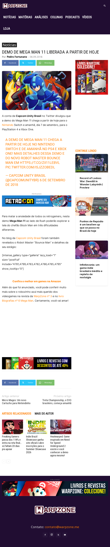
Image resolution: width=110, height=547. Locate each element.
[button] (104, 5)
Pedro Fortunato (17, 56)
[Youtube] (65, 535)
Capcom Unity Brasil (28, 238)
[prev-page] (4, 461)
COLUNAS (56, 17)
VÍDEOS (87, 17)
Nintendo (7, 124)
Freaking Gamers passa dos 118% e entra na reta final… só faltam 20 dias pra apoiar (11, 443)
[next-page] (8, 461)
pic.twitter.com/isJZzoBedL (30, 167)
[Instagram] (51, 534)
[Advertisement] (36, 327)
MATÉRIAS (25, 17)
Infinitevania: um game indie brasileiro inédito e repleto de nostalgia (91, 271)
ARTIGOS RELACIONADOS (16, 413)
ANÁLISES (41, 17)
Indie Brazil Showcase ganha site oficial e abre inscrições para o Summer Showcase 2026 (36, 444)
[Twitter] (58, 535)
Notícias (9, 45)
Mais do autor (44, 413)
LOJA (6, 28)
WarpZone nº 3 (43, 296)
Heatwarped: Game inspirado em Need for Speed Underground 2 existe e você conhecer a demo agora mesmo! (60, 446)
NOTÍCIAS (9, 17)
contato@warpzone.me (62, 527)
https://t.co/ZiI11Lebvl (40, 163)
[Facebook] (45, 535)
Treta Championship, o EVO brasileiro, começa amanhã (56, 402)
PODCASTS (72, 17)
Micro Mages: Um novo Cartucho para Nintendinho (16, 402)
